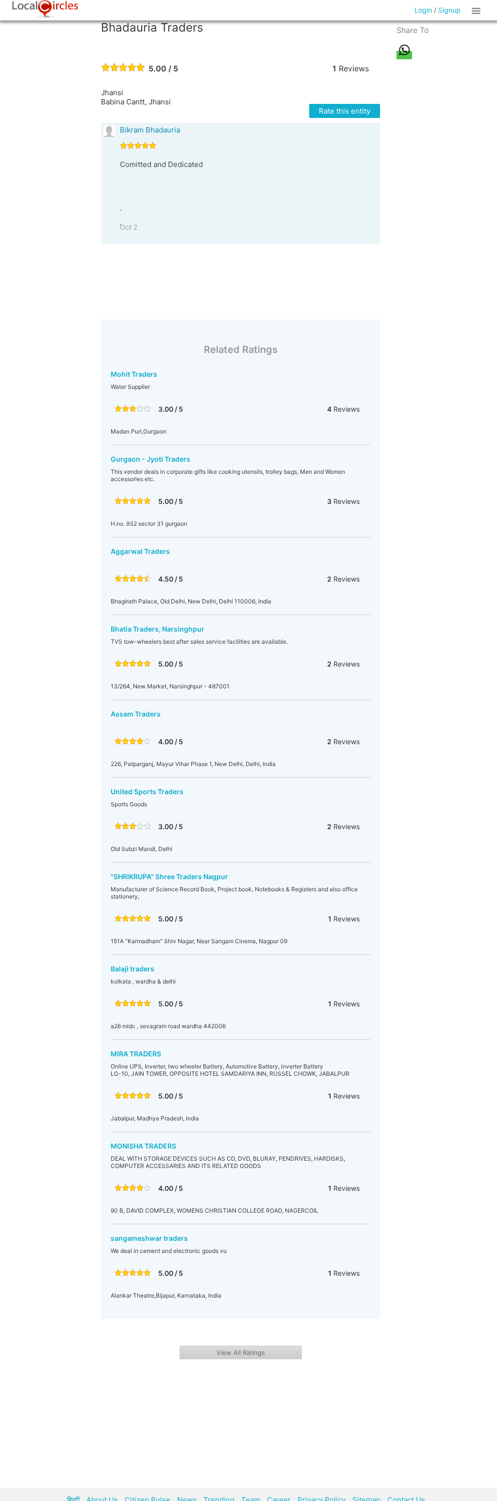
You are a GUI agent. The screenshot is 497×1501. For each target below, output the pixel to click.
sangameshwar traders (149, 1238)
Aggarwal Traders (140, 551)
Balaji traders (132, 969)
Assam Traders (136, 714)
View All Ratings (240, 1352)
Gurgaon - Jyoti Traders (150, 459)
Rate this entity (344, 111)
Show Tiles (477, 10)
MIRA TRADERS (136, 1054)
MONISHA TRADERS (143, 1146)
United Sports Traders (147, 791)
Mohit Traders (134, 374)
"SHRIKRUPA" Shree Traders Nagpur (169, 876)
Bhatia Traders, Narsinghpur (157, 629)
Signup (449, 10)
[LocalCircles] (45, 9)
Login (423, 10)
